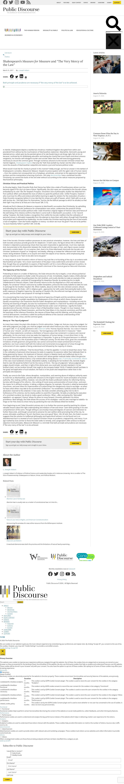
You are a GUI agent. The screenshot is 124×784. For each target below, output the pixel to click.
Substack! (72, 569)
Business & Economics (13, 35)
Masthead (10, 610)
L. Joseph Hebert (23, 70)
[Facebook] (5, 2)
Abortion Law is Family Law (16, 499)
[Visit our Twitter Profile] (2, 637)
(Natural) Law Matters (14, 541)
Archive (9, 628)
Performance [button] (4, 713)
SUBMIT (109, 2)
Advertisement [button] (5, 727)
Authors (10, 626)
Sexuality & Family (50, 30)
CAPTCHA (10, 775)
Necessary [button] (3, 670)
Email (9, 757)
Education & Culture (84, 30)
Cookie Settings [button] (5, 648)
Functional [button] (3, 707)
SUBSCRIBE (101, 2)
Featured (10, 624)
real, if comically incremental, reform (73, 358)
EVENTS (86, 2)
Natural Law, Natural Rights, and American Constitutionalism (27, 520)
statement (42, 329)
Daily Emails (16, 753)
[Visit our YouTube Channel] (4, 637)
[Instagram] (17, 2)
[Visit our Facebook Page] (0, 637)
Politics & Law (67, 30)
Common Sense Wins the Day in (106, 134)
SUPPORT (117, 2)
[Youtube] (22, 2)
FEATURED (66, 2)
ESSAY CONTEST (76, 2)
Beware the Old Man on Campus (106, 180)
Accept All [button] (14, 648)
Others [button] (2, 735)
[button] (113, 23)
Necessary (5, 672)
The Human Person (31, 30)
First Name (11, 763)
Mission (10, 608)
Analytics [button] (3, 719)
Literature (8, 53)
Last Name (11, 769)
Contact (10, 614)
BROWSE (93, 2)
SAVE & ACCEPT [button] (5, 741)
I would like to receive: (14, 751)
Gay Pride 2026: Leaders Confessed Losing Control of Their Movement (106, 227)
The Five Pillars (12, 612)
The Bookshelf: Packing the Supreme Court (103, 323)
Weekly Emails (17, 755)
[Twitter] (11, 2)
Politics (7, 57)
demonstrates (56, 175)
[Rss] (28, 2)
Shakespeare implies (24, 163)
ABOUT (59, 2)
